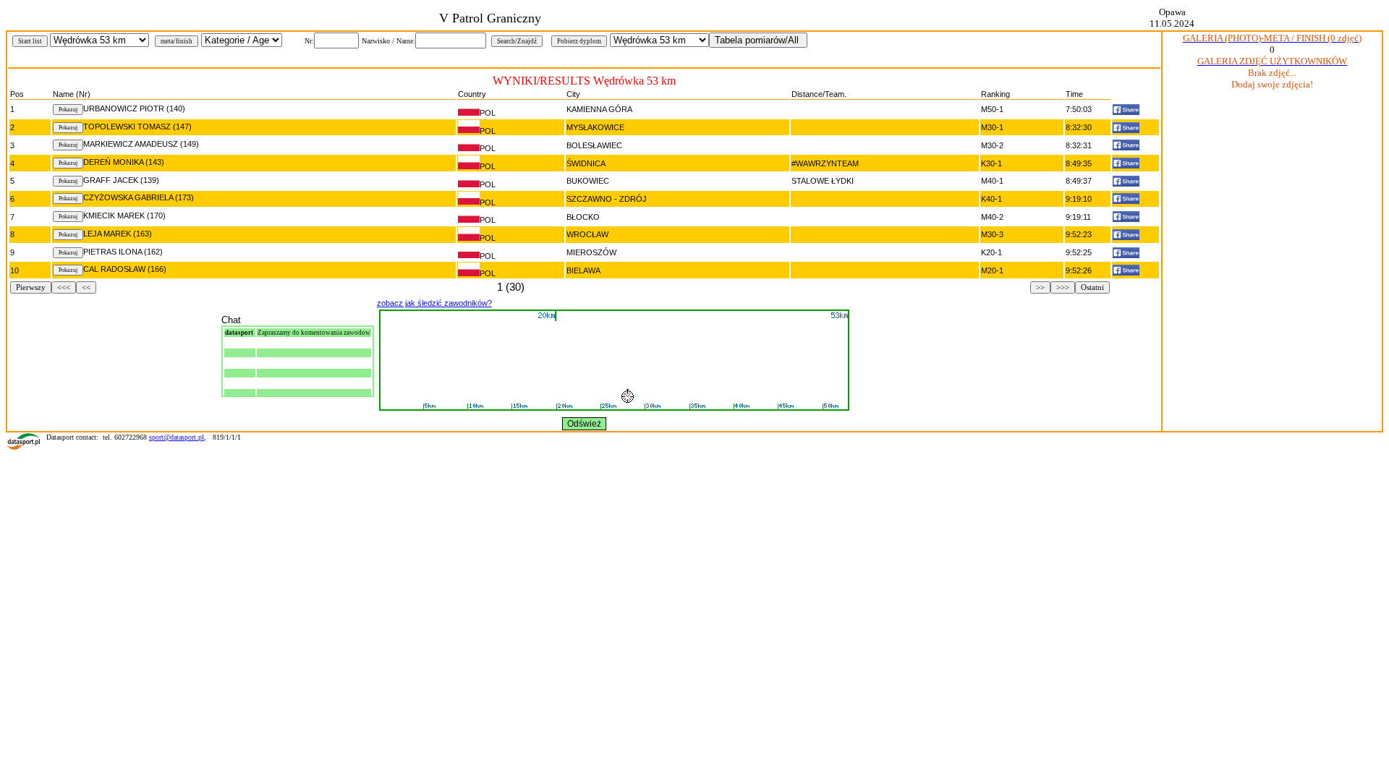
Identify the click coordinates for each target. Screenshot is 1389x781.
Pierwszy (31, 287)
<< (86, 287)
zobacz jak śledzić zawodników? (434, 303)
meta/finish (176, 41)
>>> (1062, 287)
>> (1040, 287)
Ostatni (1092, 287)
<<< (63, 287)
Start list (30, 41)
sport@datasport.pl (176, 437)
